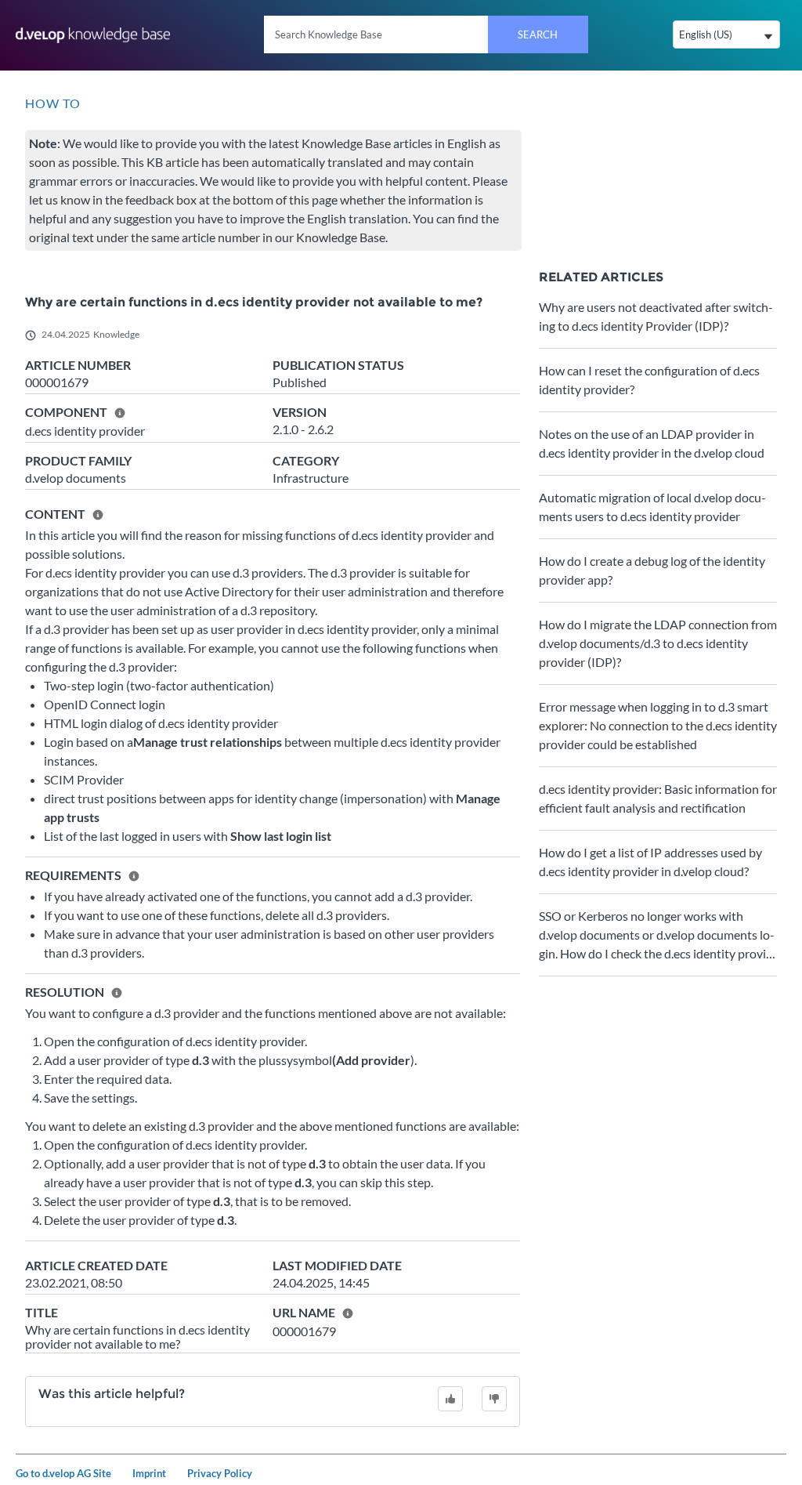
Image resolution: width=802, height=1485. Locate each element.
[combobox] (426, 34)
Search (538, 34)
